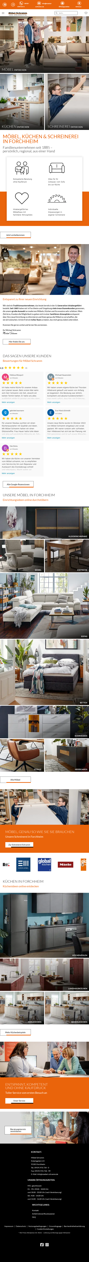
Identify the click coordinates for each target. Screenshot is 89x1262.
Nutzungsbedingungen (37, 1226)
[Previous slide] (6, 864)
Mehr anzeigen (8, 402)
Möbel (14, 70)
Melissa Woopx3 (16, 375)
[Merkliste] (86, 13)
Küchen (15, 127)
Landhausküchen (77, 989)
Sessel (38, 570)
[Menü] (3, 13)
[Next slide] (82, 864)
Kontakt (35, 1210)
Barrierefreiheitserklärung (74, 1226)
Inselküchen (34, 1022)
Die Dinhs (14, 446)
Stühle (37, 769)
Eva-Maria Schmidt (62, 410)
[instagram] (47, 1244)
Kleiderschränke (78, 536)
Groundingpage (55, 1226)
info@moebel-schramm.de (47, 1174)
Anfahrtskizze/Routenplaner (43, 1214)
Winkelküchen (79, 1022)
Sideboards (81, 769)
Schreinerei (65, 127)
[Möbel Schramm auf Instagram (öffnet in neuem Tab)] (13, 4)
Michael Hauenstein (63, 375)
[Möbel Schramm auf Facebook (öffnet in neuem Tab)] (5, 4)
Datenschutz (21, 1226)
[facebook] (42, 1244)
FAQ (34, 1217)
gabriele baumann (17, 410)
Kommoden (81, 736)
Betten (83, 703)
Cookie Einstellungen (45, 1229)
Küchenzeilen (79, 955)
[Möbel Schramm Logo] (17, 14)
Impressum (8, 1226)
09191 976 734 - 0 (41, 1167)
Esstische (82, 570)
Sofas (84, 636)
